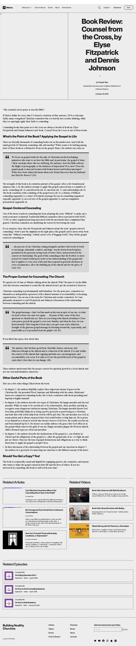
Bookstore (117, 8)
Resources (26, 8)
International (66, 8)
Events (50, 8)
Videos (51, 629)
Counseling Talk (20, 572)
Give (128, 8)
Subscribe (124, 629)
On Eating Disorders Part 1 (25, 575)
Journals (73, 637)
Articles (51, 625)
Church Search (40, 8)
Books (72, 629)
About (57, 8)
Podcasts (73, 625)
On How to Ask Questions (25, 602)
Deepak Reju (103, 82)
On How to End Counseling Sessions (30, 589)
